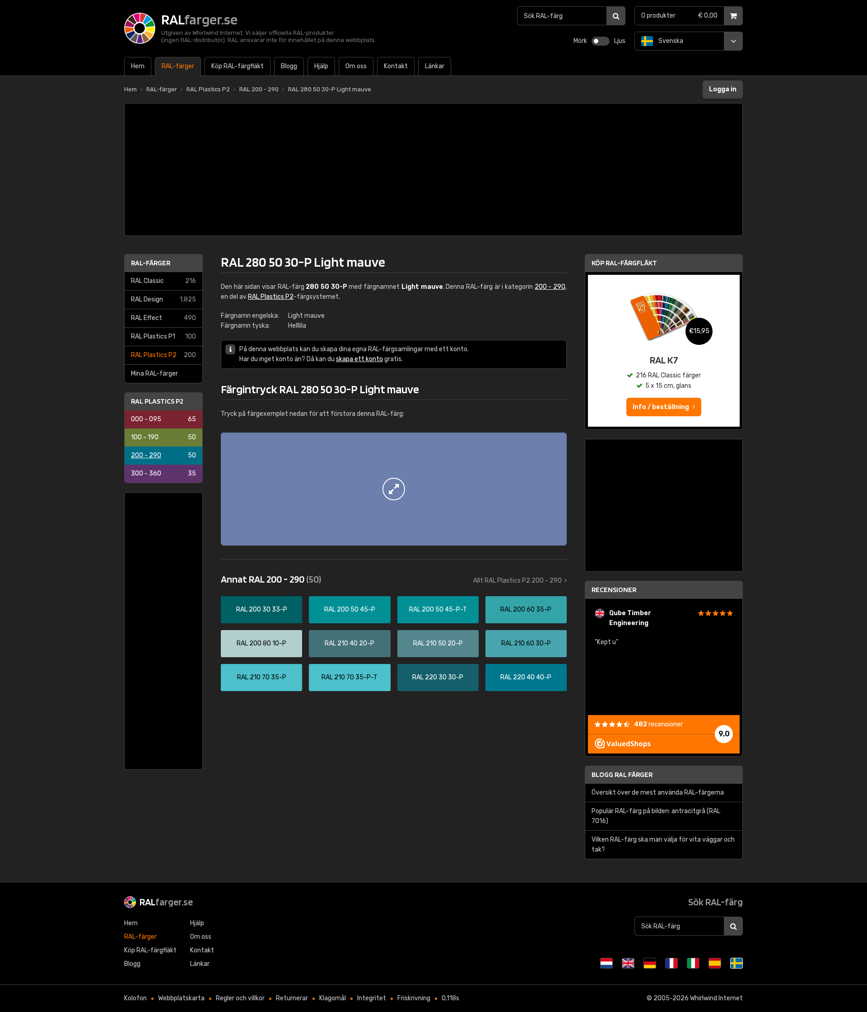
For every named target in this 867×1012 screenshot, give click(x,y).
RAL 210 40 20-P (349, 643)
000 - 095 (163, 419)
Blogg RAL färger (622, 774)
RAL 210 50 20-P (438, 643)
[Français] (671, 963)
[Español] (715, 963)
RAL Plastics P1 (163, 336)
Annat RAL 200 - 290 (271, 579)
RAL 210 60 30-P (526, 643)
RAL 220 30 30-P (437, 677)
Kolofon (135, 998)
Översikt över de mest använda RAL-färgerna (658, 792)
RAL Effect (163, 318)
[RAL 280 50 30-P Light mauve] (394, 489)
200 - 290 (163, 455)
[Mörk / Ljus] (601, 41)
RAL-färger (150, 263)
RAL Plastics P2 (163, 355)
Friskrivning (413, 998)
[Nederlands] (606, 963)
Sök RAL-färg (715, 902)
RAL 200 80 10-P (261, 643)
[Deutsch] (649, 963)
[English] (628, 963)
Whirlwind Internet (716, 998)
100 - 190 (163, 437)
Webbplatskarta (181, 998)
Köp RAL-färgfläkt (624, 263)
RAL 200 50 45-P (349, 609)
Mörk (580, 41)
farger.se (166, 902)
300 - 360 (163, 473)
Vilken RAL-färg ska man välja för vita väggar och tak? (663, 844)
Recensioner (614, 589)
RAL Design (163, 299)
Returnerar (292, 998)
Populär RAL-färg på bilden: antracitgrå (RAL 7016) (656, 816)
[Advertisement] (433, 169)
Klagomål (332, 998)
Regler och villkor (240, 998)
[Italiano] (693, 963)
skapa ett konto (359, 359)
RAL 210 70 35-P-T (350, 677)
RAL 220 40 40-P (525, 677)
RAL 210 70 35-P (261, 677)
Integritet (371, 998)
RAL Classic (163, 281)
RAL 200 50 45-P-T (438, 609)
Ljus (619, 41)
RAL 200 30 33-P (261, 609)
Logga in (722, 89)
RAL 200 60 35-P (525, 609)
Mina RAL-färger (154, 373)
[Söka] (615, 15)
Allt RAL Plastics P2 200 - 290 (517, 580)
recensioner (658, 724)
